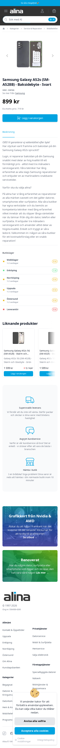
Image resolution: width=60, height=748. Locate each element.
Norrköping (8, 648)
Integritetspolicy (45, 739)
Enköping (7, 642)
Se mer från (13, 93)
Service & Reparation (33, 28)
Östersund (7, 655)
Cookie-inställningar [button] (24, 740)
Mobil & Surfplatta (41, 642)
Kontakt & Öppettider (13, 630)
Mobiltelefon (52, 28)
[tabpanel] (30, 192)
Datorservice (38, 636)
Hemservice (38, 648)
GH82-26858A (8, 90)
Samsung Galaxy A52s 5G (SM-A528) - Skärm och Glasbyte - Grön (17, 353)
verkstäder (20, 205)
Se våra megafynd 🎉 (30, 3)
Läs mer (42, 572)
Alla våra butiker (47, 201)
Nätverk (36, 678)
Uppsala (6, 636)
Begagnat (7, 684)
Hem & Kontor (9, 707)
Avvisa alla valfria (35, 721)
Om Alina (7, 661)
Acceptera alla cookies (34, 730)
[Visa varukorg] (54, 11)
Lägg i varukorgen (32, 118)
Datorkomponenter (12, 701)
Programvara (9, 719)
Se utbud (30, 537)
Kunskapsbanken (11, 667)
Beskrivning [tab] (8, 131)
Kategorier (14, 28)
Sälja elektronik (40, 654)
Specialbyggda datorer (44, 672)
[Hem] (3, 28)
